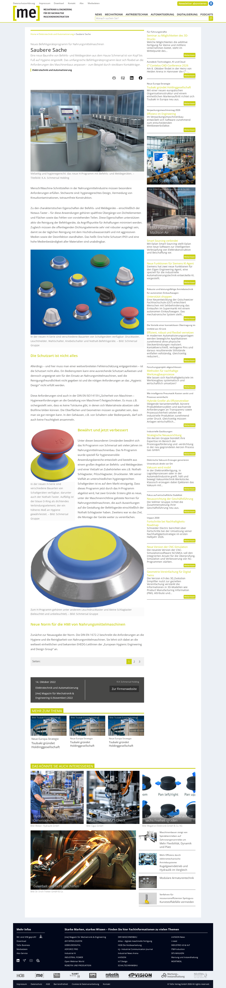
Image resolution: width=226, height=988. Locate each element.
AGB (48, 984)
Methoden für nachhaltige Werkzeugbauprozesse (162, 372)
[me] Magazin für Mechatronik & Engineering (85, 937)
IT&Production (178, 949)
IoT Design (122, 961)
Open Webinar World (74, 961)
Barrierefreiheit (61, 984)
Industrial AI (70, 953)
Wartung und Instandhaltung (184, 957)
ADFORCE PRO (71, 949)
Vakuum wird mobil (159, 467)
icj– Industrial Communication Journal (135, 949)
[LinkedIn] (18, 961)
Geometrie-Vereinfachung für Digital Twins (169, 573)
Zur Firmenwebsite (124, 689)
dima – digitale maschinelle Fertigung (135, 941)
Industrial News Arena (128, 953)
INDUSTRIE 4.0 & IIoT (180, 945)
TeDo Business (23, 945)
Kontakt (106, 984)
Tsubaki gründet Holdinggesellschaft (45, 745)
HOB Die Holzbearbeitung (130, 945)
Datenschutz (36, 984)
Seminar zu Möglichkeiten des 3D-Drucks (167, 37)
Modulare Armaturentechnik (177, 878)
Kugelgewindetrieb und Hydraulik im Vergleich (174, 867)
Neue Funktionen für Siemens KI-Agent (170, 263)
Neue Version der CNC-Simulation (167, 547)
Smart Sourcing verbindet (162, 240)
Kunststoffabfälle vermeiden (177, 902)
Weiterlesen (189, 55)
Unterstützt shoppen (159, 296)
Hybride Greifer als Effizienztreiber (168, 400)
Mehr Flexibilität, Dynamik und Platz (176, 845)
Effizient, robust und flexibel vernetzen (170, 332)
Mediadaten (22, 949)
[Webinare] (38, 961)
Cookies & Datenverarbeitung (85, 984)
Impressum (22, 984)
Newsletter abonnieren (193, 3)
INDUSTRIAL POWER (74, 957)
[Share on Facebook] (140, 78)
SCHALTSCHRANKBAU (128, 965)
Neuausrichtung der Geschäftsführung (170, 498)
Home (34, 34)
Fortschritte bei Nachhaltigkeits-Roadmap (166, 523)
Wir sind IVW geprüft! (26, 937)
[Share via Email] (123, 78)
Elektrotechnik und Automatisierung (56, 34)
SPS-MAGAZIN (177, 953)
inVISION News (178, 937)
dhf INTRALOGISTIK (73, 941)
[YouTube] (31, 961)
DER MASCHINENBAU (127, 937)
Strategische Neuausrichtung (164, 435)
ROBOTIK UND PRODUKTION (78, 965)
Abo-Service (22, 953)
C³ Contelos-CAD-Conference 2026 (167, 65)
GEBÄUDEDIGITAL (73, 945)
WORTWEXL (176, 961)
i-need (174, 941)
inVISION (122, 957)
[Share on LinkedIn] (131, 78)
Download (21, 941)
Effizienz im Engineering (161, 113)
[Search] (211, 18)
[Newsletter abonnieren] (24, 961)
